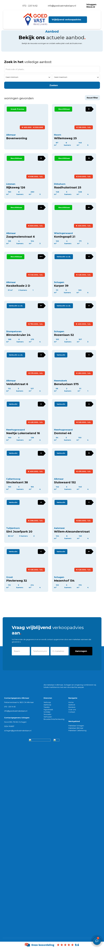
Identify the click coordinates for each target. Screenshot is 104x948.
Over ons (72, 709)
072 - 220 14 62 (10, 707)
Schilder (47, 712)
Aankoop (47, 705)
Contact (71, 712)
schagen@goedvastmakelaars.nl (17, 731)
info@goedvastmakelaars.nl (15, 711)
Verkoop (47, 702)
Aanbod (71, 705)
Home (71, 702)
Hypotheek (48, 709)
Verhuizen (48, 717)
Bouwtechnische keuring (54, 719)
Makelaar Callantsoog (77, 730)
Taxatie (47, 707)
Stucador (47, 714)
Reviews (71, 707)
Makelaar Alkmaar (75, 728)
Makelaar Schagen (76, 726)
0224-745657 (9, 726)
